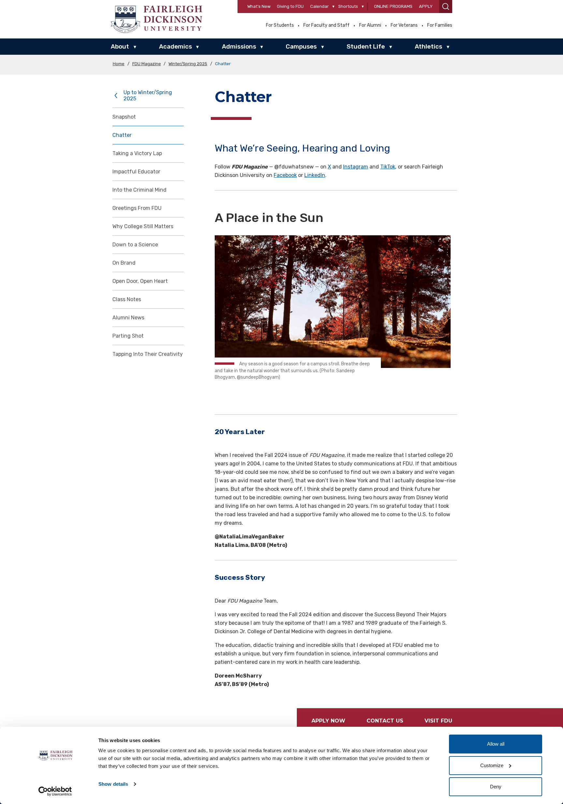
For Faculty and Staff (326, 25)
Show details (113, 784)
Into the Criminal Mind (139, 190)
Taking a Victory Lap (137, 153)
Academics (175, 46)
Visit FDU (438, 721)
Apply (426, 6)
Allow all (495, 744)
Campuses (301, 46)
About (120, 46)
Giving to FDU (290, 6)
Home (118, 63)
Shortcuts (348, 6)
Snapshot (124, 117)
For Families (439, 25)
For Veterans (404, 25)
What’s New (258, 6)
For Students (280, 25)
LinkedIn (314, 175)
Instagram (355, 167)
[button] (445, 6)
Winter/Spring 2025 (187, 63)
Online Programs (393, 6)
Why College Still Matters (142, 226)
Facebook (285, 175)
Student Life (366, 46)
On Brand (124, 263)
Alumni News (128, 317)
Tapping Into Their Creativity (147, 354)
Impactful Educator (136, 171)
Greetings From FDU (137, 208)
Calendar (319, 6)
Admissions (239, 46)
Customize (491, 765)
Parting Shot (128, 336)
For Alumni (370, 25)
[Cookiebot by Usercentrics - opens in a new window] (55, 791)
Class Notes (126, 299)
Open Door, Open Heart (140, 281)
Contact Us (385, 721)
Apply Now (328, 721)
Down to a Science (135, 244)
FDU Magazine (146, 63)
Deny (495, 786)
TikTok (387, 167)
